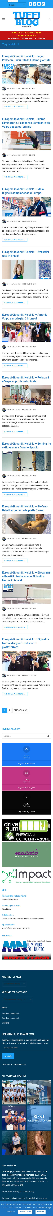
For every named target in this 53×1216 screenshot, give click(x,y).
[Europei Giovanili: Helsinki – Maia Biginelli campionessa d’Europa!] (26, 206)
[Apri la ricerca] (50, 19)
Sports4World (8, 924)
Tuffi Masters (8, 915)
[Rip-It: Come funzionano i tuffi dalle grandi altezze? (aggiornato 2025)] (14, 1143)
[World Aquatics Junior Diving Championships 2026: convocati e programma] (14, 1093)
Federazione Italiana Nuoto (14, 896)
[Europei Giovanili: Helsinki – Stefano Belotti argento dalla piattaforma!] (26, 524)
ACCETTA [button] (40, 1212)
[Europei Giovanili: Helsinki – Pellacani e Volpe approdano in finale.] (26, 395)
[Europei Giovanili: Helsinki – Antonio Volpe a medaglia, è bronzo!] (26, 332)
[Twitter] (34, 3)
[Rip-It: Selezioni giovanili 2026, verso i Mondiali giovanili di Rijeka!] (39, 1118)
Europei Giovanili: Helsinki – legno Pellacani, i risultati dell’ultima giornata (26, 58)
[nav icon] (3, 19)
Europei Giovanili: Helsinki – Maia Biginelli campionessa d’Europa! (23, 191)
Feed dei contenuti (10, 1013)
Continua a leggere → (14, 107)
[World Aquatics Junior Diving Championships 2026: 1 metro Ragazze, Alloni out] (39, 1093)
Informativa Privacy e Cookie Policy (18, 1191)
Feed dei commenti (10, 1018)
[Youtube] (39, 3)
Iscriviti (8, 1056)
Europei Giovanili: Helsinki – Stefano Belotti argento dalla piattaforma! (25, 508)
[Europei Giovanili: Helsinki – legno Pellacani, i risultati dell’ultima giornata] (26, 74)
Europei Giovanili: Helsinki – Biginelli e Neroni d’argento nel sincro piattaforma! (25, 643)
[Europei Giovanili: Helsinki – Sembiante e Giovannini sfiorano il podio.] (26, 461)
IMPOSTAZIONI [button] (25, 1212)
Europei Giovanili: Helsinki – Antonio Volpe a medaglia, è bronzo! (24, 316)
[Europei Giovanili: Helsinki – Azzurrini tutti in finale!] (26, 269)
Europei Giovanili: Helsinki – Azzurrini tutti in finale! (25, 253)
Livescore (27, 39)
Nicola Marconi (13, 88)
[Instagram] (43, 3)
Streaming (40, 39)
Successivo (21, 710)
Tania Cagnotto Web (11, 905)
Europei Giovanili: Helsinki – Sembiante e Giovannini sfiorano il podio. (26, 445)
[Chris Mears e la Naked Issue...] (39, 1143)
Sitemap (6, 1023)
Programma (13, 39)
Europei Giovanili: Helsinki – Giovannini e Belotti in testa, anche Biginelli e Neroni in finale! (26, 576)
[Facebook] (30, 3)
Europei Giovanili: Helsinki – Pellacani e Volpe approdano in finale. (25, 379)
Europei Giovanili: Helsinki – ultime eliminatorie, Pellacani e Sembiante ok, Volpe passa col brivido (26, 122)
